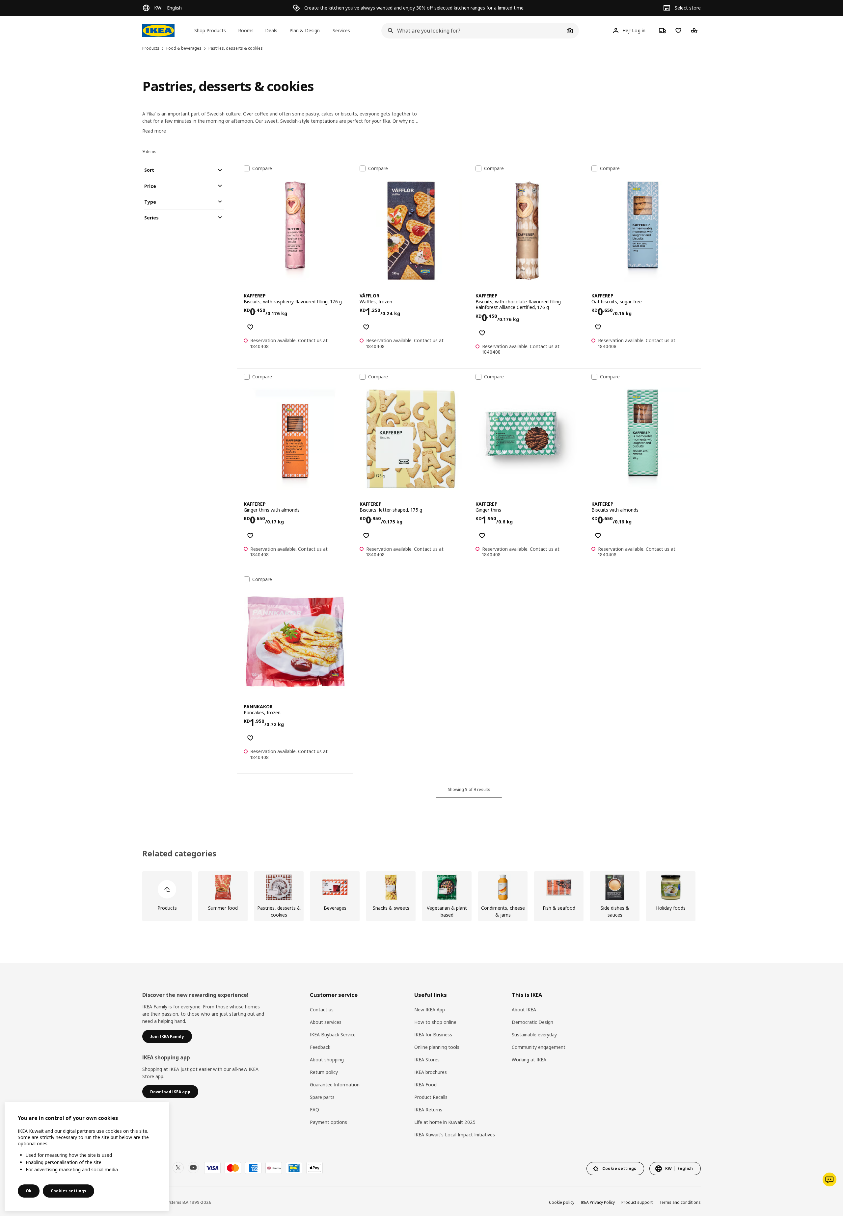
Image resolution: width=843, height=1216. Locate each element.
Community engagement (538, 1047)
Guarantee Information (335, 1084)
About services (325, 1022)
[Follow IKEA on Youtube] (193, 1167)
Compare (262, 168)
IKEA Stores (427, 1059)
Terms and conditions (680, 1202)
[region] (87, 1156)
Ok (29, 1191)
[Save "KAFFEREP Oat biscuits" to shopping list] (598, 327)
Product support (637, 1202)
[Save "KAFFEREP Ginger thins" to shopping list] (482, 535)
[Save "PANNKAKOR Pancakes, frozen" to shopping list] (250, 738)
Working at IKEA (529, 1059)
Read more (154, 131)
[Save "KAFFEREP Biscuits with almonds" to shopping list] (598, 535)
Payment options (328, 1122)
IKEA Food (425, 1084)
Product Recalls (431, 1097)
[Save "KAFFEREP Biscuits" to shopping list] (250, 327)
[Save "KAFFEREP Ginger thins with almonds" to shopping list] (250, 535)
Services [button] (341, 30)
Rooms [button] (246, 30)
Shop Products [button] (210, 30)
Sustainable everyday (534, 1034)
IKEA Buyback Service (333, 1034)
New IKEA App (429, 1009)
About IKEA (524, 1009)
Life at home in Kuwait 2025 (445, 1122)
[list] (421, 896)
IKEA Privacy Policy (598, 1202)
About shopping (327, 1059)
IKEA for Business (433, 1034)
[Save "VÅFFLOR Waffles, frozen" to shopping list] (366, 327)
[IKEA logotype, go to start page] (158, 30)
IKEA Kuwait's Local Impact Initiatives (454, 1134)
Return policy (324, 1072)
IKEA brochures (430, 1072)
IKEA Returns (428, 1109)
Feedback (320, 1047)
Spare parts (322, 1097)
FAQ (314, 1109)
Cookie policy (561, 1202)
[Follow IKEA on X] (178, 1167)
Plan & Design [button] (304, 30)
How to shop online (435, 1022)
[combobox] (472, 30)
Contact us (322, 1009)
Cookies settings (68, 1191)
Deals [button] (271, 30)
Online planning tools (436, 1047)
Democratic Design (532, 1022)
